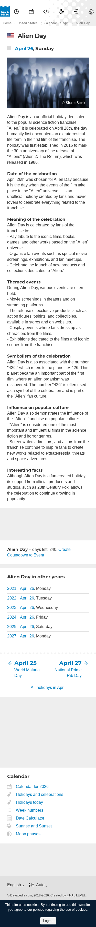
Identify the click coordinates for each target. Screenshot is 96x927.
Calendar (31, 11)
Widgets (46, 11)
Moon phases (28, 834)
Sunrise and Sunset (34, 826)
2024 (11, 617)
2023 (11, 607)
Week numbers (29, 810)
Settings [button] (91, 11)
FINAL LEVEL (76, 895)
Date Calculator (30, 818)
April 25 (25, 663)
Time (16, 11)
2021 (11, 588)
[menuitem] (16, 11)
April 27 (70, 663)
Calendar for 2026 (32, 786)
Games (61, 11)
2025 (11, 626)
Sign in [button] (76, 11)
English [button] (14, 885)
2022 (11, 598)
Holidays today (29, 802)
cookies (33, 905)
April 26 (24, 48)
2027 (11, 636)
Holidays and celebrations (39, 794)
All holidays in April (48, 687)
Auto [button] (40, 885)
